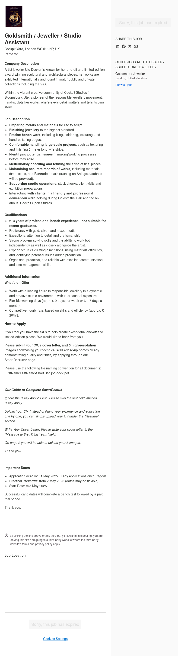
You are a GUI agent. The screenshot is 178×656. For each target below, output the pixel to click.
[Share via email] (136, 46)
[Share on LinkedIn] (118, 46)
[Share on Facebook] (124, 46)
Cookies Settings (55, 638)
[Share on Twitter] (130, 46)
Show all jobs (123, 85)
